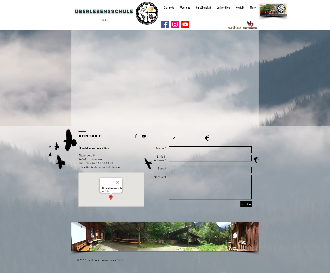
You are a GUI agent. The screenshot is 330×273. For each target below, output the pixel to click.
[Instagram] (175, 24)
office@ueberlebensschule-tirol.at (100, 167)
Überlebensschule (104, 11)
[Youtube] (185, 24)
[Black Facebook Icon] (135, 136)
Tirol (104, 19)
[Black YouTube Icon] (143, 136)
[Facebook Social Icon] (165, 24)
